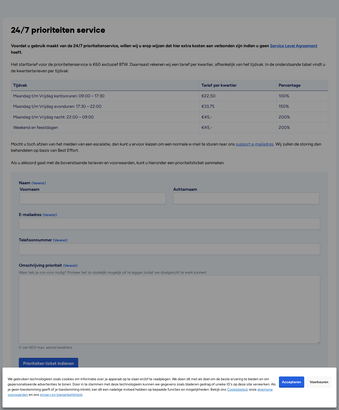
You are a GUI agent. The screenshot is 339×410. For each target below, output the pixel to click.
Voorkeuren (319, 382)
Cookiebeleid (237, 389)
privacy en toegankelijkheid (61, 395)
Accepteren (291, 382)
